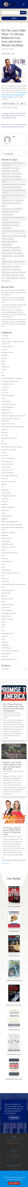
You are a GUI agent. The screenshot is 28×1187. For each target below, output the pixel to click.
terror (3, 639)
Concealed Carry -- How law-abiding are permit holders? (12, 180)
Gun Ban (4, 452)
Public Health (5, 581)
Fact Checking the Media (7, 214)
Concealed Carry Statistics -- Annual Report (11, 176)
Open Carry (4, 558)
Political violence (6, 570)
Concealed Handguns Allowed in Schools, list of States (13, 184)
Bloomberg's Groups (16, 173)
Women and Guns (6, 281)
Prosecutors (5, 579)
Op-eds (3, 258)
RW (6, 771)
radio (13, 53)
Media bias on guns (16, 250)
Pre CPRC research (6, 171)
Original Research (6, 561)
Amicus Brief (5, 338)
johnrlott (7, 713)
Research (4, 596)
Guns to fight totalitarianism (9, 475)
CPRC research (16, 168)
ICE (2, 487)
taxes (3, 630)
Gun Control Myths (7, 464)
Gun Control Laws (6, 461)
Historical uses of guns (8, 481)
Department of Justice (8, 424)
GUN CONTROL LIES (6, 225)
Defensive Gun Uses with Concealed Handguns (12, 209)
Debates (4, 206)
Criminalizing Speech (7, 407)
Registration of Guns (6, 269)
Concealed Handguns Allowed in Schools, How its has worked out (13, 191)
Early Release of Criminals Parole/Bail (12, 426)
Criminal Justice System (8, 404)
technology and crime (7, 633)
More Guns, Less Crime (7, 256)
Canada (3, 369)
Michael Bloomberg (7, 544)
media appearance (6, 53)
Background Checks (6, 173)
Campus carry (5, 367)
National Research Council (9, 553)
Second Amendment (7, 604)
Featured (4, 444)
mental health (5, 541)
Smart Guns (22, 272)
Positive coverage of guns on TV (10, 573)
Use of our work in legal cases (10, 651)
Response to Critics (7, 599)
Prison (3, 576)
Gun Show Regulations (7, 228)
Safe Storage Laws (6, 272)
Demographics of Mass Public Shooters (10, 211)
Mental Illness (20, 253)
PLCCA (3, 564)
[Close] (25, 1172)
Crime (3, 398)
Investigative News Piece (8, 496)
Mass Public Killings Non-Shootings (9, 241)
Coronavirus (5, 387)
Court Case (4, 393)
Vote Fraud (4, 656)
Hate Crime (4, 478)
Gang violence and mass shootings (11, 447)
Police (3, 567)
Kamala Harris (5, 510)
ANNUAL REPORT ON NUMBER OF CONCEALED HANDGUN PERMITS (12, 164)
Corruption (4, 390)
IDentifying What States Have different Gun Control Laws (13, 232)
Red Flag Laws (17, 266)
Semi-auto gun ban (7, 610)
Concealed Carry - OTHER (7, 200)
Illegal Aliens (5, 490)
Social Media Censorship (8, 613)
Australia (4, 349)
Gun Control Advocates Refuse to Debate (11, 222)
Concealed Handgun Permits (10, 381)
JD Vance (4, 501)
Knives (3, 513)
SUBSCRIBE (14, 1118)
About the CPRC (15, 171)
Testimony (22, 278)
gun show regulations (7, 473)
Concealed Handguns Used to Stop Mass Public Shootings (12, 196)
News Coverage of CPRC (19, 256)
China (3, 375)
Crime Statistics (6, 401)
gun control (4, 455)
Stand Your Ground (6, 275)
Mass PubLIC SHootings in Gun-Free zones (11, 247)
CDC (2, 372)
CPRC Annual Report (7, 395)
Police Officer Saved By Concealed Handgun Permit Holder (13, 262)
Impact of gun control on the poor (18, 236)
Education (4, 429)
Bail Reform (5, 355)
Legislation (4, 519)
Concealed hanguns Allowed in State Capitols (11, 187)
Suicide (3, 622)
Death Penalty (18, 203)
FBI (2, 441)
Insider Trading (5, 493)
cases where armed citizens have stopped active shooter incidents (14, 95)
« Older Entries (5, 863)
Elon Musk (4, 432)
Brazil (3, 364)
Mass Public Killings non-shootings (11, 524)
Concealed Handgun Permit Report (12, 378)
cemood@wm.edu (14, 1170)
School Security (15, 272)
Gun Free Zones (6, 467)
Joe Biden (4, 504)
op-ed (3, 555)
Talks (3, 278)
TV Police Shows (6, 648)
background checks (7, 352)
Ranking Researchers (7, 590)
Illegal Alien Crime (6, 236)
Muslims (3, 550)
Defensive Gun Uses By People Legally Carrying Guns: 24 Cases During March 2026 (12, 300)
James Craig (5, 498)
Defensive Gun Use (7, 413)
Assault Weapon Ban (7, 346)
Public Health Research (7, 266)
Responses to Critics (16, 269)
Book (3, 361)
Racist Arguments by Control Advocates (13, 584)
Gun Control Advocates (8, 458)
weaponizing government (9, 659)
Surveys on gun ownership (17, 275)
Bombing (4, 358)
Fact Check (4, 435)
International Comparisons (8, 239)
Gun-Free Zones (15, 225)
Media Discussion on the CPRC (8, 253)
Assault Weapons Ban (6, 168)
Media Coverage (6, 538)
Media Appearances (6, 250)
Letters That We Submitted (9, 522)
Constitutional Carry (19, 200)
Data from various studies (7, 203)
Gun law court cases (7, 470)
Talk (2, 628)
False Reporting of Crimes (9, 438)
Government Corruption (8, 450)
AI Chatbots (4, 336)
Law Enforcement (6, 516)
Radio (12, 49)
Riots (2, 602)
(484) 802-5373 (14, 1158)
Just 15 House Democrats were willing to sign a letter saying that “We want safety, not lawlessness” (13, 292)
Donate (14, 18)
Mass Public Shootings (7, 244)
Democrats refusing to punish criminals (13, 416)
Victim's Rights (5, 653)
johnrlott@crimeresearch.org (14, 1155)
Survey (3, 625)
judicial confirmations (7, 507)
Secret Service (5, 607)
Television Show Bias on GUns (12, 278)
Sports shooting (6, 616)
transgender (5, 645)
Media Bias (4, 535)
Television (4, 636)
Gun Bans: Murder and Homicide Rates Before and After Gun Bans (13, 218)
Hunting (3, 484)
